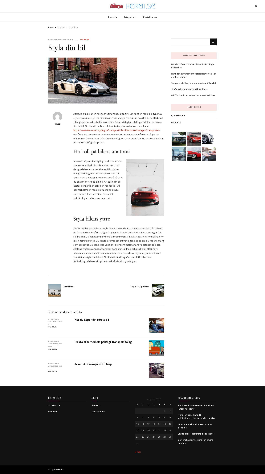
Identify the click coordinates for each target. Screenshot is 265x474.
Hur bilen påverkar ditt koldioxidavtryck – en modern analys (193, 75)
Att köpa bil (178, 115)
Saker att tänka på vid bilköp (93, 364)
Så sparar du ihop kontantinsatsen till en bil (193, 83)
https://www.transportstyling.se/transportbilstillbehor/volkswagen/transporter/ (116, 130)
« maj (138, 451)
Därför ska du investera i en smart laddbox (193, 95)
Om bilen (84, 39)
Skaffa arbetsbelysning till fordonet (189, 89)
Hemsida (112, 17)
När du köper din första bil (92, 320)
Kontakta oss (150, 17)
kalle (57, 124)
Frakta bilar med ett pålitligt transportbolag (103, 342)
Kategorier (129, 17)
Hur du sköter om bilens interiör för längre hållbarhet (192, 66)
